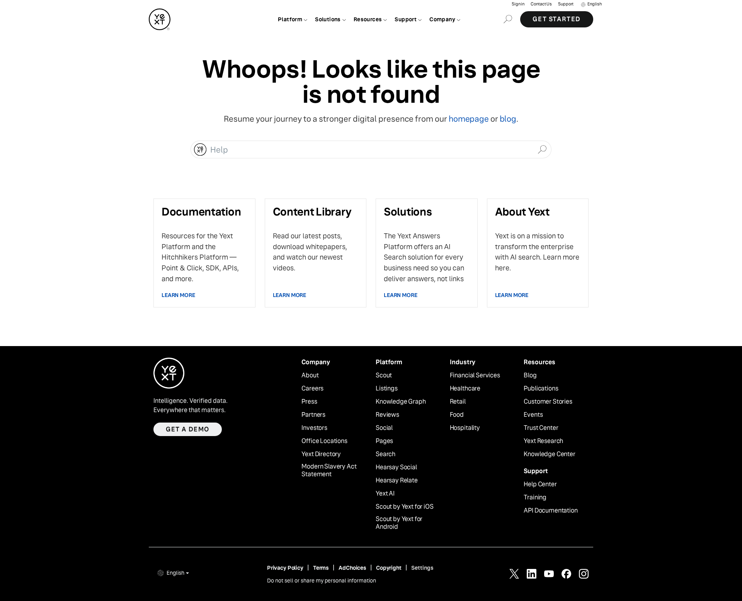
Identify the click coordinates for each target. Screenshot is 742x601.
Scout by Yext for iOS (405, 507)
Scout (384, 375)
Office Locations (324, 441)
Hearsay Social (396, 467)
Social (384, 428)
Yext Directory (321, 454)
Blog (530, 375)
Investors (314, 428)
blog (508, 119)
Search (385, 454)
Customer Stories (548, 402)
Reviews (387, 415)
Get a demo (187, 429)
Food (457, 415)
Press (309, 402)
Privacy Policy (285, 567)
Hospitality (465, 428)
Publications (541, 388)
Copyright (389, 567)
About (309, 375)
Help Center (540, 484)
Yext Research (543, 441)
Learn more (178, 295)
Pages (384, 441)
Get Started (557, 19)
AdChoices (352, 567)
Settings (422, 567)
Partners (313, 415)
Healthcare (465, 388)
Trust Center (541, 428)
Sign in (518, 4)
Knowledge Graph (401, 402)
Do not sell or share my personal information (321, 580)
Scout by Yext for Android (399, 523)
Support (566, 4)
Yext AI (385, 493)
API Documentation (550, 510)
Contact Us (541, 4)
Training (535, 497)
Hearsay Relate (397, 480)
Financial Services (475, 375)
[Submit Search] (542, 148)
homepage (468, 119)
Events (533, 415)
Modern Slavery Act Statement (328, 471)
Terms (321, 567)
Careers (312, 388)
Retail (458, 402)
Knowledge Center (549, 454)
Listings (387, 388)
